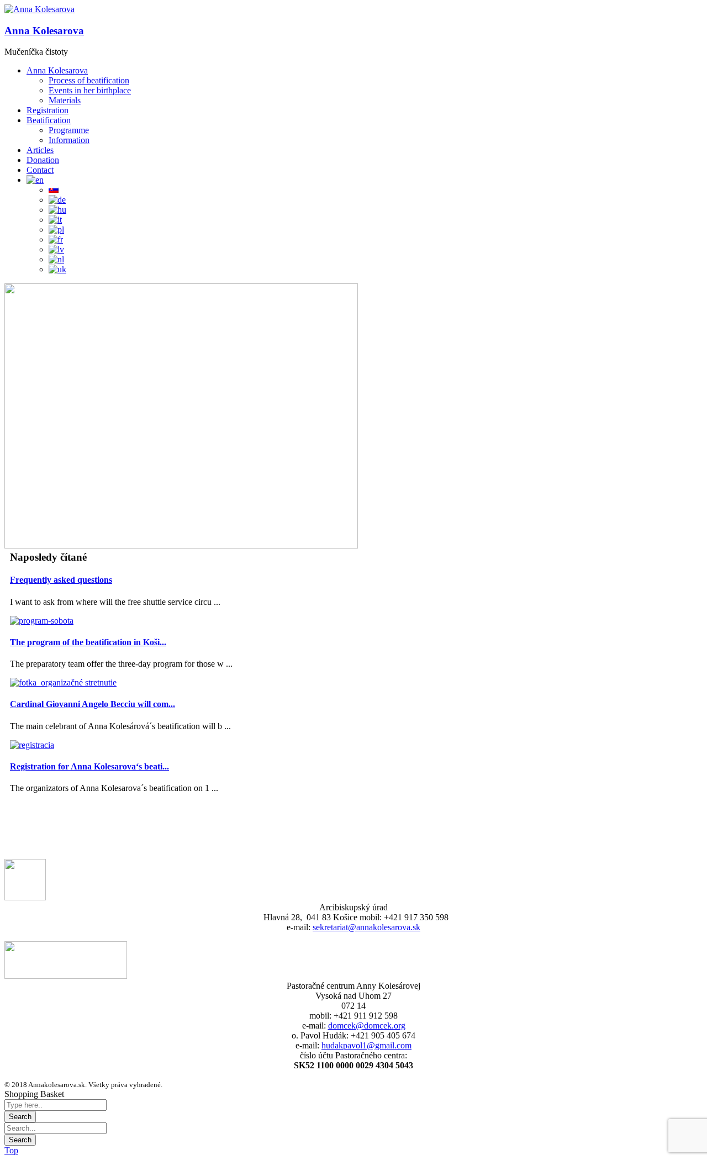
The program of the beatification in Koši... (88, 642)
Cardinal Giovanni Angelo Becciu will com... (92, 704)
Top (11, 1150)
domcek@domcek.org (366, 1025)
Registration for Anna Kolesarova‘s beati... (89, 766)
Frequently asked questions (61, 579)
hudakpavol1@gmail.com (366, 1045)
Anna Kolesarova (44, 30)
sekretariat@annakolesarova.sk (366, 927)
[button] (39, 9)
